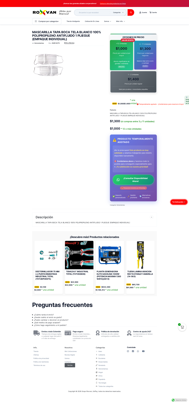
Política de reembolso (41, 362)
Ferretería (101, 365)
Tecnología (102, 383)
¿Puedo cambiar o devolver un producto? (51, 320)
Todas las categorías (105, 386)
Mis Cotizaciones (71, 351)
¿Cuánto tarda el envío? (44, 315)
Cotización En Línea (92, 21)
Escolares (101, 358)
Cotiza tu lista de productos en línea (113, 3)
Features (113, 110)
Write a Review (69, 43)
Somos (67, 358)
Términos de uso (39, 365)
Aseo (100, 351)
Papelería (101, 379)
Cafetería (101, 355)
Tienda (35, 351)
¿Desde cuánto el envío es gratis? (48, 317)
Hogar (100, 372)
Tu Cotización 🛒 (179, 202)
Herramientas (39, 43)
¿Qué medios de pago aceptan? (47, 322)
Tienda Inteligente (73, 21)
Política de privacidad (41, 358)
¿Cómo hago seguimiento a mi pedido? (50, 325)
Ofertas (36, 355)
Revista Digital (70, 355)
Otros (100, 376)
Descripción (44, 217)
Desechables (103, 362)
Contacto (68, 362)
